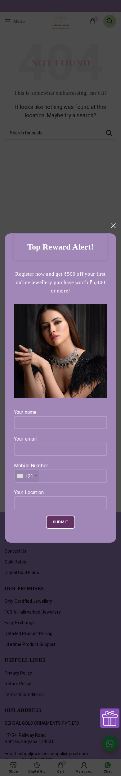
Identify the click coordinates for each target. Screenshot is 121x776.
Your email (25, 439)
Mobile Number (31, 471)
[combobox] (26, 476)
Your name (25, 412)
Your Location (29, 492)
